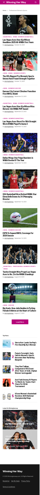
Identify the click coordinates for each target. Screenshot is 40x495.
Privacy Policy (25, 481)
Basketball (7, 37)
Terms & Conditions (9, 487)
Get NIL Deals (15, 481)
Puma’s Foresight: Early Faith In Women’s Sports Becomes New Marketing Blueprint (24, 356)
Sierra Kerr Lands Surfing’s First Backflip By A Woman (25, 343)
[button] (4, 2)
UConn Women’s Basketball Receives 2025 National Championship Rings (25, 395)
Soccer (11, 305)
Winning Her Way (16, 2)
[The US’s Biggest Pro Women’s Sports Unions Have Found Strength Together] (20, 61)
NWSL (5, 73)
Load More (20, 322)
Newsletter (6, 481)
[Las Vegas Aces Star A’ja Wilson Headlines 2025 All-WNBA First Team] (20, 24)
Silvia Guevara (11, 426)
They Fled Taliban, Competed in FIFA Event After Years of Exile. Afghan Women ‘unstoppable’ (26, 369)
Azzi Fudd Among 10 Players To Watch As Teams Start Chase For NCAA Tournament (26, 383)
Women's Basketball (26, 37)
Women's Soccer (14, 88)
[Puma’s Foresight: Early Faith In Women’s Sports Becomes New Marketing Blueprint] (7, 356)
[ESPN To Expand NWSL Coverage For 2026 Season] (20, 218)
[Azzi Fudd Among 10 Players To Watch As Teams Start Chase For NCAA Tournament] (7, 383)
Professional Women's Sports (24, 266)
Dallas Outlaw (11, 446)
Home (4, 10)
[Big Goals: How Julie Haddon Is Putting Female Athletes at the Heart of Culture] (20, 293)
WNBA (15, 37)
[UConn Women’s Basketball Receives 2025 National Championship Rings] (7, 396)
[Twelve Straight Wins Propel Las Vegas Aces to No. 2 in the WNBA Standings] (20, 254)
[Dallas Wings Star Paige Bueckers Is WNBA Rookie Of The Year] (20, 143)
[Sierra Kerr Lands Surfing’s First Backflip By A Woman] (7, 344)
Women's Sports (19, 73)
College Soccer (12, 436)
